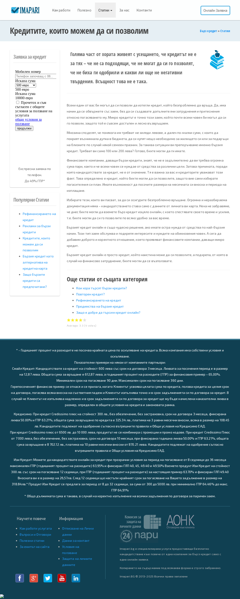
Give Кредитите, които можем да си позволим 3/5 (77, 320)
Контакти (144, 10)
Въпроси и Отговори (35, 534)
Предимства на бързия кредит (100, 306)
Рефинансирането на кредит (98, 300)
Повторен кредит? (90, 294)
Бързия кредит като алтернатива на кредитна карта (38, 262)
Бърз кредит (208, 31)
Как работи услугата (36, 528)
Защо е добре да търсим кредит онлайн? (108, 312)
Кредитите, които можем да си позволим (36, 244)
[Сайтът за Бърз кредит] (29, 10)
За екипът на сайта (34, 547)
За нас (124, 10)
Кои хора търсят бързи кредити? (101, 288)
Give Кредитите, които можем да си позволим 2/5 (73, 320)
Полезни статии (32, 540)
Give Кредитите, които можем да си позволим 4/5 (81, 320)
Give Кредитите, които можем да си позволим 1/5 (69, 320)
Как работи (61, 10)
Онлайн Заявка (215, 10)
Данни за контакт (76, 540)
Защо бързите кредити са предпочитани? (35, 280)
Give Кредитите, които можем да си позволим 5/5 (85, 320)
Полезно (84, 10)
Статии (104, 10)
